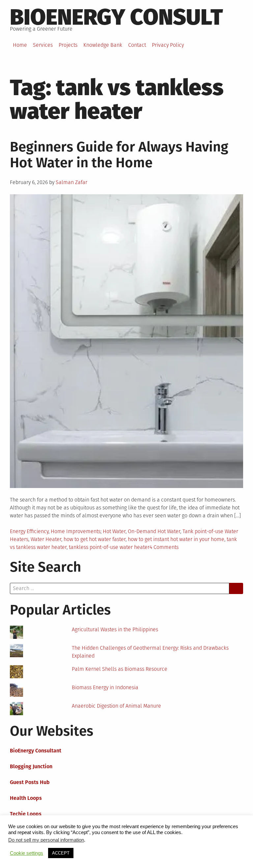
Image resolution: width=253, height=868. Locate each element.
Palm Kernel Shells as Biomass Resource (119, 669)
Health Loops (26, 798)
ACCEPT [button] (61, 853)
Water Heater (46, 539)
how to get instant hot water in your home (176, 539)
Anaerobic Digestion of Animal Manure (116, 706)
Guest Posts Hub (30, 782)
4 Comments (164, 547)
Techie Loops (26, 814)
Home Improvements (75, 531)
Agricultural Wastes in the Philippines (115, 629)
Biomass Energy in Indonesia (105, 687)
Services (43, 45)
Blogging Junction (31, 766)
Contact (137, 45)
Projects (68, 45)
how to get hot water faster (95, 539)
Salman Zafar (71, 182)
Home (20, 45)
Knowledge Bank (102, 45)
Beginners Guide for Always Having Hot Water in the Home (119, 155)
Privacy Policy (168, 45)
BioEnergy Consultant (35, 750)
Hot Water (114, 531)
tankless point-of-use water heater (109, 547)
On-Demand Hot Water (154, 531)
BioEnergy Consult (116, 17)
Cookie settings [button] (26, 853)
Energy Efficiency (29, 531)
